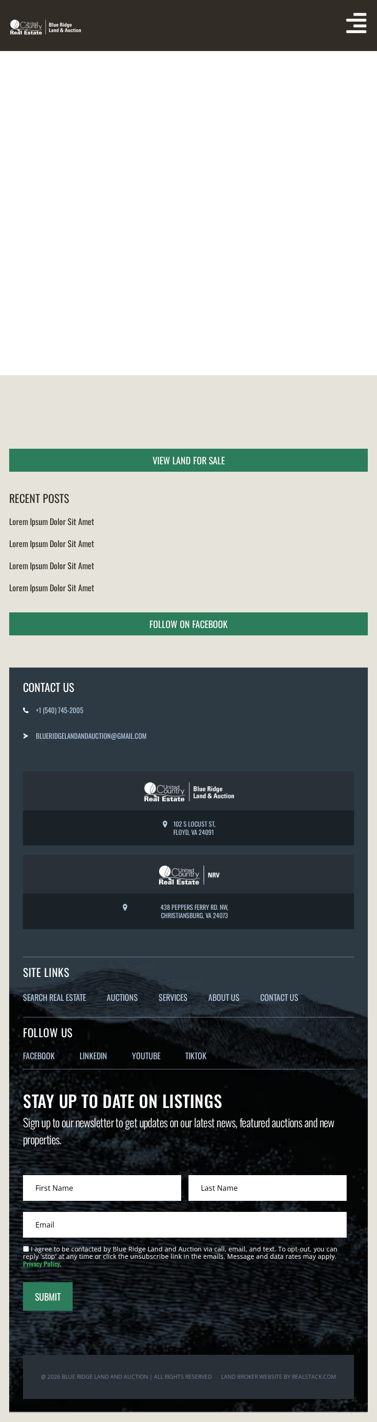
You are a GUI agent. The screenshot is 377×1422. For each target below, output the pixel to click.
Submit (48, 1296)
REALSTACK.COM (314, 1377)
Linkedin (93, 1056)
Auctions (122, 997)
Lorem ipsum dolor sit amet (51, 521)
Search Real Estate (54, 997)
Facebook (39, 1056)
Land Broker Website (251, 1377)
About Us (224, 997)
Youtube (146, 1056)
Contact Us (279, 997)
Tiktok (195, 1056)
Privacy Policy (41, 1263)
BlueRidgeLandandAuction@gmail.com (91, 736)
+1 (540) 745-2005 (59, 710)
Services (173, 997)
